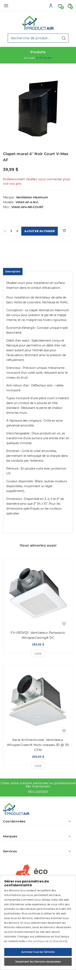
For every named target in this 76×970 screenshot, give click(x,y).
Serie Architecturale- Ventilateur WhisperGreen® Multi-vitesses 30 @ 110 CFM (38, 745)
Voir (38, 653)
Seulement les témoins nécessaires (38, 961)
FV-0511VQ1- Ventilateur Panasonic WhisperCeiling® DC (38, 635)
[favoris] (64, 231)
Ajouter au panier (39, 231)
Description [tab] (12, 271)
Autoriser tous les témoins (38, 952)
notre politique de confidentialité (47, 941)
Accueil (29, 58)
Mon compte (38, 791)
